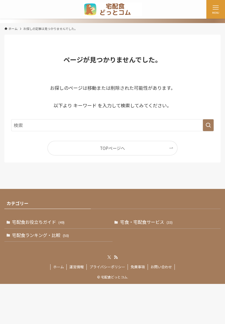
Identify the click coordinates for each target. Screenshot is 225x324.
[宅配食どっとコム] (112, 9)
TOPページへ (112, 148)
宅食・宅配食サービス (146, 222)
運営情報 (76, 266)
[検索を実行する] (208, 125)
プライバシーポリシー (107, 266)
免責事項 (138, 266)
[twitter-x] (109, 257)
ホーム (58, 266)
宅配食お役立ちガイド (38, 222)
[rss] (115, 257)
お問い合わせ (161, 266)
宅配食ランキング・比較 (40, 235)
